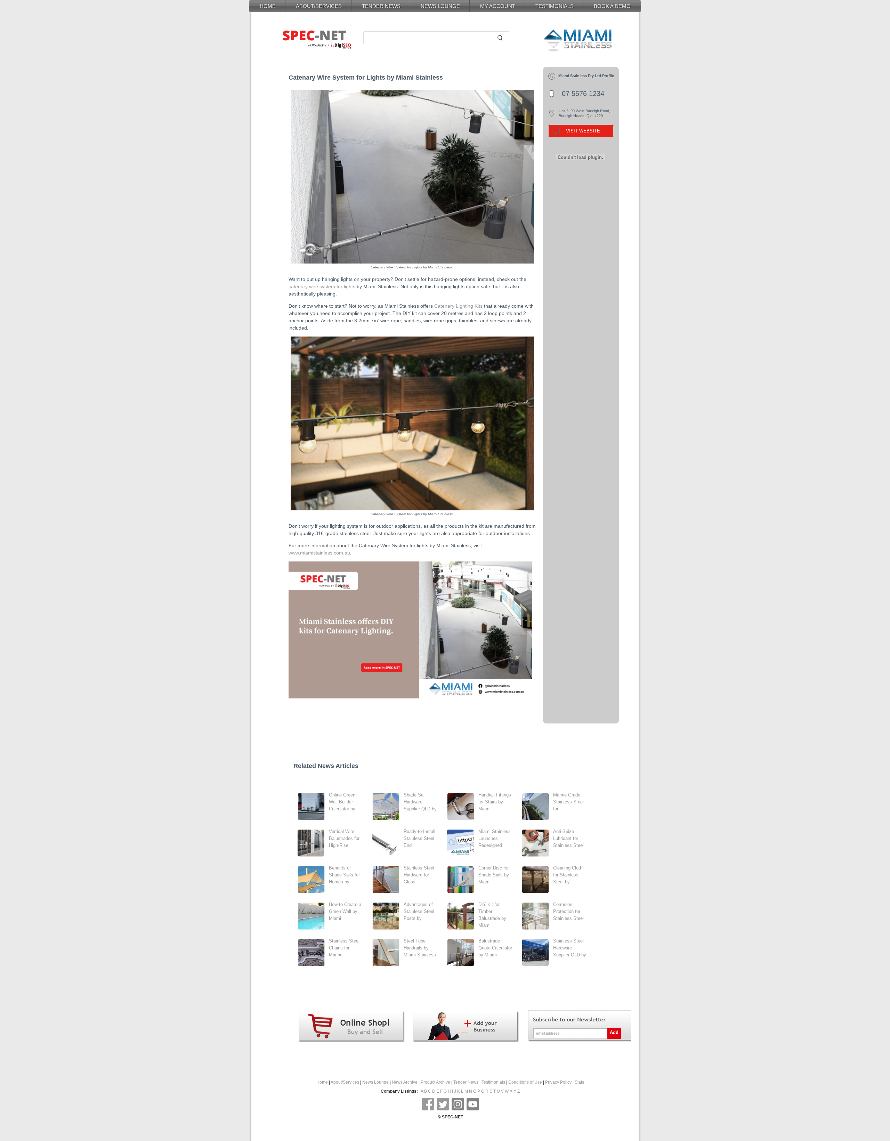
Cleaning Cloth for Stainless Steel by (567, 874)
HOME (268, 6)
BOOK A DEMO (612, 6)
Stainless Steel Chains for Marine (344, 947)
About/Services (345, 1082)
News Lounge (375, 1082)
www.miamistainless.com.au (319, 553)
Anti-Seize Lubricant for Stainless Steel (568, 838)
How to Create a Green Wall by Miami (345, 911)
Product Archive (435, 1082)
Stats (579, 1082)
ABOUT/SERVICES (319, 6)
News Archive (405, 1082)
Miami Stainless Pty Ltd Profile (586, 76)
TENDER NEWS (381, 6)
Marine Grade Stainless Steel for (568, 801)
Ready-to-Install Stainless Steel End (419, 838)
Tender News (465, 1082)
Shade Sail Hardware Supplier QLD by (420, 801)
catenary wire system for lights (322, 286)
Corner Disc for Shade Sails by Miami (493, 874)
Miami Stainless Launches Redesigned (494, 838)
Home (322, 1082)
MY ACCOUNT (497, 6)
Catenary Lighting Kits (458, 306)
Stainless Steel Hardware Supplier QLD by (569, 947)
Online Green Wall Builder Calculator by (342, 801)
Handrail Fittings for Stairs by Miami (494, 801)
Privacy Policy (558, 1082)
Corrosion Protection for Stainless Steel (568, 911)
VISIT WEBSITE (583, 130)
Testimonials (493, 1082)
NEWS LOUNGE (440, 6)
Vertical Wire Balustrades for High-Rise (344, 838)
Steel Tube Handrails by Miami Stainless (420, 947)
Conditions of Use (525, 1082)
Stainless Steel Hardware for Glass (419, 874)
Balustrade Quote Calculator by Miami (495, 947)
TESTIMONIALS (554, 6)
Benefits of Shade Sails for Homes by (344, 874)
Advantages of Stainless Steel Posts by (419, 911)
